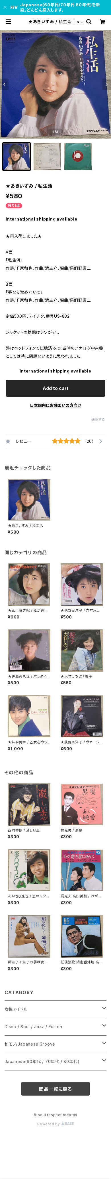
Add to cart (56, 388)
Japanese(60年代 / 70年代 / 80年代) (42, 1061)
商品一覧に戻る (55, 1089)
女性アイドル (16, 1009)
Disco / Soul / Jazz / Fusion (33, 1026)
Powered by (49, 1124)
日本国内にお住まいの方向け (55, 405)
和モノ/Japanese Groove (30, 1044)
